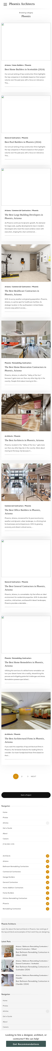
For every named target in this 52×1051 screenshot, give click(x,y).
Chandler (19, 978)
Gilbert (33, 949)
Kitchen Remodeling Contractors (15, 898)
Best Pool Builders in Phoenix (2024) (26, 114)
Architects (9, 436)
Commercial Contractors (21, 210)
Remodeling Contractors (21, 363)
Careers (5, 839)
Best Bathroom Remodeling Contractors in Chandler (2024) (7, 980)
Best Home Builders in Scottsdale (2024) (26, 41)
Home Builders (18, 65)
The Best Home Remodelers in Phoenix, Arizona (26, 634)
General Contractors (13, 138)
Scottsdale (35, 963)
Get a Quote (7, 828)
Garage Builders (9, 877)
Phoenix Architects (22, 4)
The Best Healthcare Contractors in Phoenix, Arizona (26, 263)
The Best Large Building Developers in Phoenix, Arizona (26, 187)
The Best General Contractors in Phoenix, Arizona (26, 558)
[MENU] (5, 4)
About (5, 833)
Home (5, 812)
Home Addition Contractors (13, 888)
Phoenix (28, 65)
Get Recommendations (26, 1044)
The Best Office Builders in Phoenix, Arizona (26, 482)
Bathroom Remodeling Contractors (16, 866)
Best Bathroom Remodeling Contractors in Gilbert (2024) (7, 951)
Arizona (8, 65)
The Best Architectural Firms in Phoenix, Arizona (26, 710)
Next (33, 776)
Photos (5, 817)
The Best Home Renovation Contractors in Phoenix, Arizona (26, 339)
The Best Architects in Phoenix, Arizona (26, 412)
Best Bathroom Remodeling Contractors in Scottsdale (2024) (7, 966)
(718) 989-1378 (8, 844)
